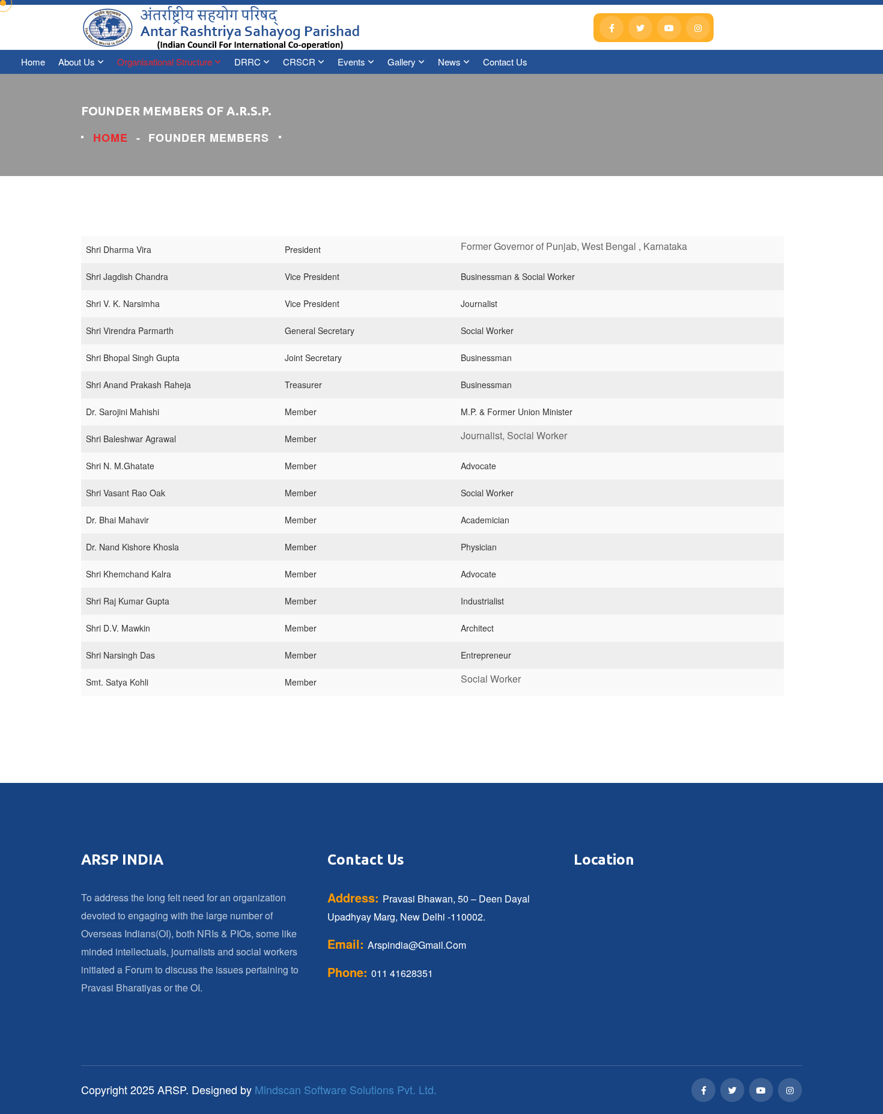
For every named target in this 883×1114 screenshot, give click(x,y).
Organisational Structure (164, 61)
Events (351, 61)
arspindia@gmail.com (417, 945)
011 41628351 (402, 973)
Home (33, 61)
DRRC (247, 61)
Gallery (401, 61)
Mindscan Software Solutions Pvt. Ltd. (346, 1089)
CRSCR (299, 61)
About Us (76, 61)
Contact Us (505, 61)
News (449, 61)
